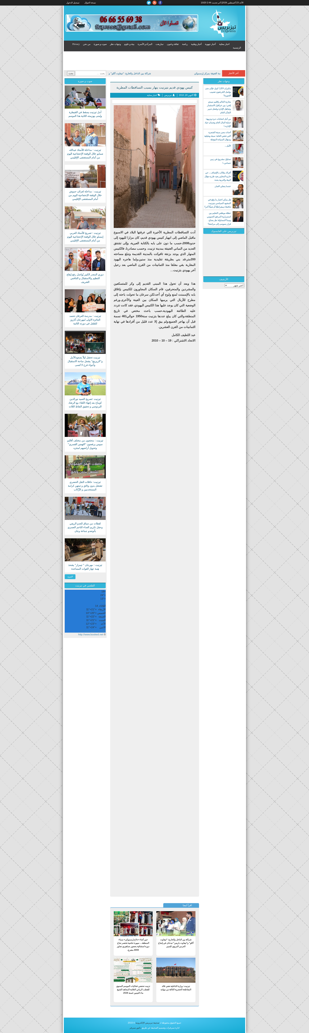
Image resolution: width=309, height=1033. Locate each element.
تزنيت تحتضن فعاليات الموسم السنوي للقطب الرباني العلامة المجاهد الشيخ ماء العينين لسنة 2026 (133, 989)
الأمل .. (228, 146)
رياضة (185, 44)
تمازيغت (160, 44)
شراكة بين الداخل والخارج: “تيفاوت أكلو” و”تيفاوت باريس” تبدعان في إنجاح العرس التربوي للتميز (118, 73)
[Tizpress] (222, 23)
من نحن (86, 44)
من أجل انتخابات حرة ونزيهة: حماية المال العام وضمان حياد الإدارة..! (218, 122)
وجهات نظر (115, 44)
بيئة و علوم (129, 44)
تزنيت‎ (103, 602)
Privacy (76, 44)
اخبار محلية (224, 44)
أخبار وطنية (196, 44)
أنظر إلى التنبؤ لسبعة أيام (93, 630)
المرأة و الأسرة (145, 44)
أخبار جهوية (210, 44)
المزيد (70, 576)
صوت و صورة (100, 44)
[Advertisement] (154, 61)
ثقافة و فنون (173, 44)
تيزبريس (168, 95)
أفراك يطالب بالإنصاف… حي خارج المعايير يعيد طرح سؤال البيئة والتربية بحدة (218, 176)
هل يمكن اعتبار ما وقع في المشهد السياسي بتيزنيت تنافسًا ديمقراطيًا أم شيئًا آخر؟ (217, 203)
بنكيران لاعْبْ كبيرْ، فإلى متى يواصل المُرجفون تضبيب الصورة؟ (218, 92)
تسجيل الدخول (72, 2)
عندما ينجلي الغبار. (222, 186)
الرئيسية (237, 47)
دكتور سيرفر (135, 1028)
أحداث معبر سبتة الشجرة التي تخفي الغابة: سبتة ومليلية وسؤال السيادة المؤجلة (217, 136)
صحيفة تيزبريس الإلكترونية (147, 1023)
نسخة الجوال (90, 2)
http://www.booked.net (90, 634)
